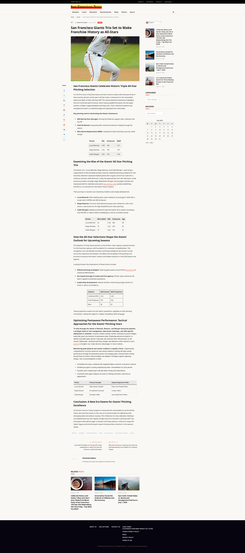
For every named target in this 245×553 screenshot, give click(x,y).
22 (151, 136)
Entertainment (105, 12)
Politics (124, 12)
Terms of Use (127, 540)
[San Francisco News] (86, 7)
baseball (81, 433)
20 (172, 133)
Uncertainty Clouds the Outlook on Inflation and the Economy (104, 498)
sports (132, 433)
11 (164, 130)
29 (151, 139)
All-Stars (74, 433)
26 (168, 136)
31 (160, 139)
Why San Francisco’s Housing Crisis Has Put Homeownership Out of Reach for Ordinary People (123, 447)
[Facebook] (64, 90)
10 (160, 130)
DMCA (124, 534)
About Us (141, 2)
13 (172, 130)
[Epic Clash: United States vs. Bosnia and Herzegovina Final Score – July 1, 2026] (128, 483)
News (116, 12)
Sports (132, 12)
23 (155, 136)
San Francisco (109, 433)
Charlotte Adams (82, 22)
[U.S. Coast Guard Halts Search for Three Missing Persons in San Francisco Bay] (149, 81)
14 (147, 133)
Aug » (151, 142)
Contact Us (159, 2)
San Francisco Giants (121, 433)
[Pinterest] (64, 105)
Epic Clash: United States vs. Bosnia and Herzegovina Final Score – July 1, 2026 (128, 499)
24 (160, 136)
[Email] (64, 110)
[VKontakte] (64, 129)
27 (172, 136)
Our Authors (149, 2)
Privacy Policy (128, 537)
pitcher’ (76, 344)
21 (147, 136)
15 (151, 133)
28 (147, 139)
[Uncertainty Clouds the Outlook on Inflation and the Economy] (105, 483)
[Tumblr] (64, 120)
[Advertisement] (127, 6)
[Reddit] (64, 125)
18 (164, 133)
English (151, 22)
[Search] (173, 12)
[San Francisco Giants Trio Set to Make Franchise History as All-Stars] (105, 58)
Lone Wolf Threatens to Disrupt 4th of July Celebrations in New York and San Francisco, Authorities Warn (88, 447)
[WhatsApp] (64, 139)
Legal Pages (168, 2)
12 (168, 130)
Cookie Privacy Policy (130, 531)
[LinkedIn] (64, 100)
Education (93, 12)
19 (168, 133)
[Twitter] (64, 95)
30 (155, 139)
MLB (100, 433)
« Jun (147, 142)
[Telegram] (64, 134)
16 (155, 133)
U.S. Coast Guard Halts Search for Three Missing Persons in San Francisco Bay (165, 81)
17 (160, 133)
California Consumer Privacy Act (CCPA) (137, 529)
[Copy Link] (64, 115)
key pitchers (129, 270)
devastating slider (110, 184)
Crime (84, 12)
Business (75, 12)
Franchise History (92, 433)
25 (164, 136)
